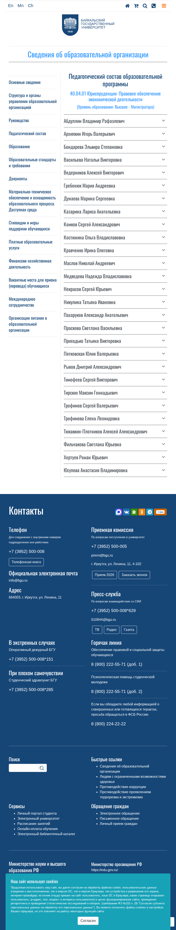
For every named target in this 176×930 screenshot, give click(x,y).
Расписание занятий (33, 824)
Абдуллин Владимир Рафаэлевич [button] (94, 121)
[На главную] (127, 5)
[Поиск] (145, 5)
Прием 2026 (104, 575)
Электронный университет (38, 818)
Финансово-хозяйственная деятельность (30, 263)
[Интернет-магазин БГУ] (136, 5)
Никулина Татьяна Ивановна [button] (89, 302)
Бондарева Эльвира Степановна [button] (93, 147)
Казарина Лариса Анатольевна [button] (92, 211)
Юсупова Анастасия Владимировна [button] (95, 470)
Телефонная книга (26, 562)
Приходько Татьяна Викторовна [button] (92, 341)
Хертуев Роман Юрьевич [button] (86, 457)
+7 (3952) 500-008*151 (31, 659)
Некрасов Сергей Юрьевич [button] (88, 289)
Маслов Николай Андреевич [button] (89, 263)
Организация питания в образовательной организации (28, 324)
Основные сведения (25, 82)
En (10, 5)
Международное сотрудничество (22, 302)
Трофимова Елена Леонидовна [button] (92, 418)
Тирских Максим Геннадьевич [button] (91, 393)
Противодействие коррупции (123, 787)
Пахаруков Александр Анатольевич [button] (96, 315)
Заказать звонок (134, 575)
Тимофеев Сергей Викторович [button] (91, 379)
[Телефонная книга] (154, 5)
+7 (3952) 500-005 (109, 546)
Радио (112, 629)
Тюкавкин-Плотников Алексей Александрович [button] (105, 431)
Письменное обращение (119, 818)
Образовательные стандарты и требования (32, 162)
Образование (19, 146)
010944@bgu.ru (103, 619)
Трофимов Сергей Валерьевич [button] (91, 405)
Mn (21, 5)
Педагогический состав (27, 133)
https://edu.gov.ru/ (104, 870)
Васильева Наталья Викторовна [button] (93, 160)
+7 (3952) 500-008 (26, 551)
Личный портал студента (37, 813)
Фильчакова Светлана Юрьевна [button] (92, 444)
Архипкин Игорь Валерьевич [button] (89, 134)
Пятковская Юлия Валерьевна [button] (91, 354)
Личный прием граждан (118, 824)
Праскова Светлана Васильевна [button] (93, 328)
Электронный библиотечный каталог (46, 834)
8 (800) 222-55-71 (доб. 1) (116, 664)
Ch (30, 5)
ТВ (97, 629)
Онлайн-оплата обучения (37, 829)
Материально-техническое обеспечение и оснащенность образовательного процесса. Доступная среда (32, 200)
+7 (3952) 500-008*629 (113, 610)
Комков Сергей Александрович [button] (92, 224)
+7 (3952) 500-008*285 (31, 689)
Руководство (19, 120)
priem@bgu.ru (102, 555)
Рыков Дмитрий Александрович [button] (92, 367)
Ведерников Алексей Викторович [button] (94, 172)
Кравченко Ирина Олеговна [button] (89, 250)
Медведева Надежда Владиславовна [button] (98, 276)
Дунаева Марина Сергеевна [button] (89, 198)
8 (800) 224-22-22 (108, 723)
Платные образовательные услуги (30, 244)
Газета (129, 629)
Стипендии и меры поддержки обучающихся (29, 225)
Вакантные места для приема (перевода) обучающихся (33, 282)
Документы (18, 178)
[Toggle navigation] (164, 5)
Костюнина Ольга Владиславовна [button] (94, 237)
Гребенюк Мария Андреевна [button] (89, 185)
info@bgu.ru (18, 580)
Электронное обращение (120, 813)
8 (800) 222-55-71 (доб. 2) (116, 691)
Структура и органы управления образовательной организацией (33, 101)
